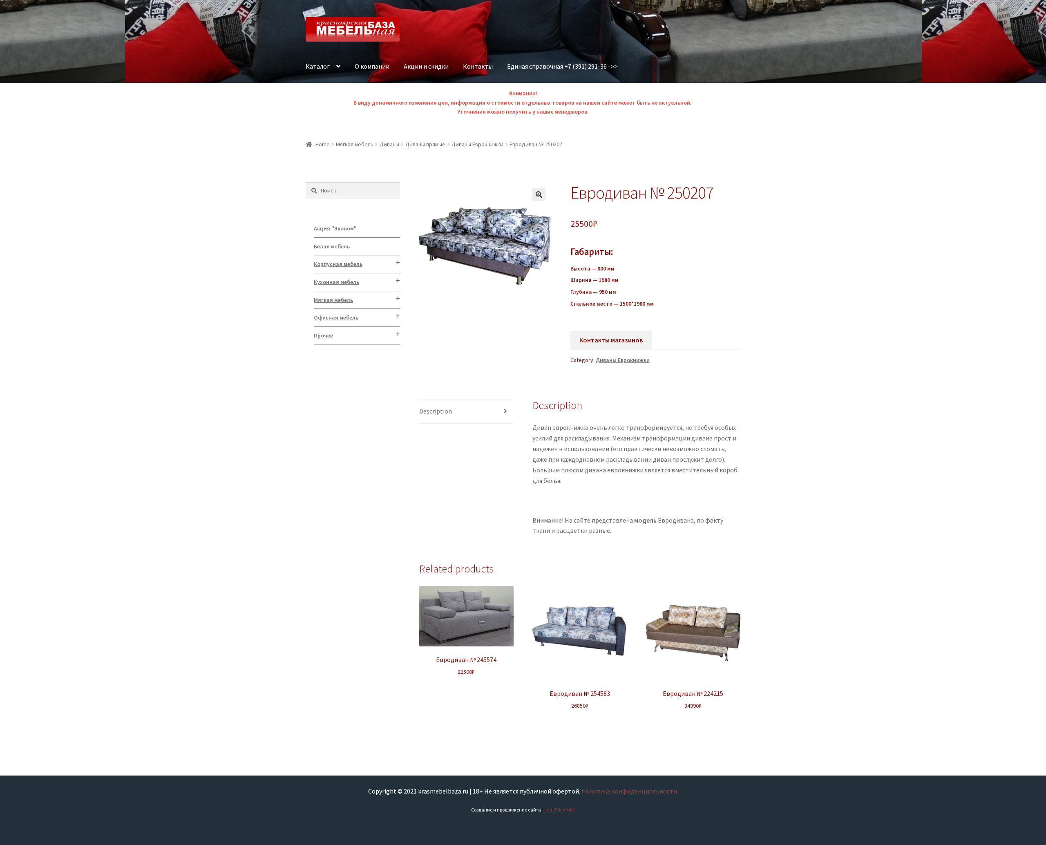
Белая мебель (332, 246)
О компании (372, 66)
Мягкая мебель (354, 144)
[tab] (466, 412)
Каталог (318, 66)
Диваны (389, 144)
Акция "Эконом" (335, 228)
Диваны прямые (425, 144)
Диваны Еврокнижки (477, 144)
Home (322, 144)
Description (435, 411)
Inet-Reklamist (559, 810)
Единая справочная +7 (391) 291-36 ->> (562, 66)
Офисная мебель (336, 317)
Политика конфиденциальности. (629, 791)
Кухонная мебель (336, 282)
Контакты (478, 66)
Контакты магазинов (611, 340)
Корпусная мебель (338, 264)
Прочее (323, 335)
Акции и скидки (426, 66)
